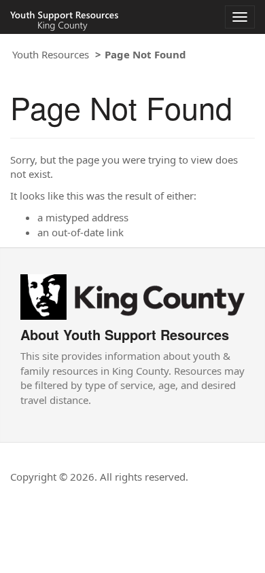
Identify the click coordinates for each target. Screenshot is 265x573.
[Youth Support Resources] (132, 295)
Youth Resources (50, 54)
